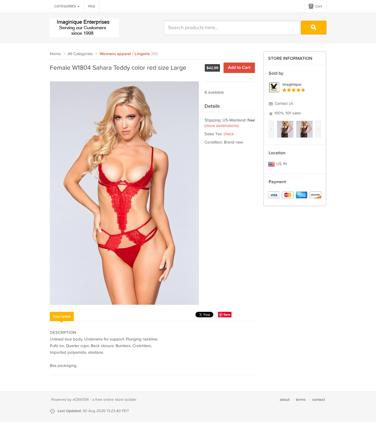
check (229, 134)
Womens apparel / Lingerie (125, 54)
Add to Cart (239, 67)
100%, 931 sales (287, 113)
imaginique (291, 84)
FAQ (91, 6)
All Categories (80, 54)
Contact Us (283, 103)
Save (227, 314)
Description (62, 316)
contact (318, 399)
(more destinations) (222, 125)
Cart (318, 6)
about (285, 399)
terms (301, 399)
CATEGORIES (65, 6)
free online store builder (116, 399)
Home (55, 54)
